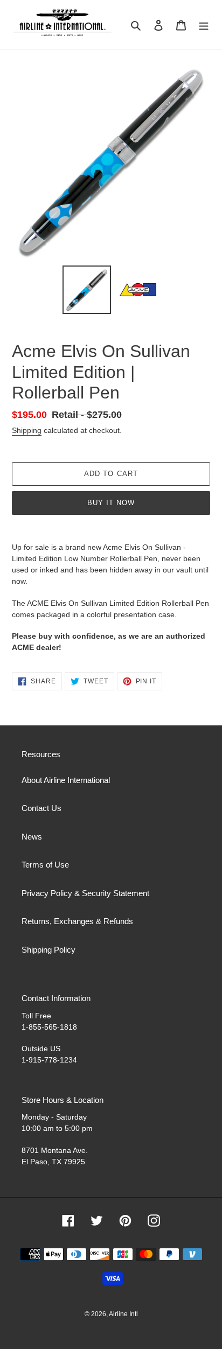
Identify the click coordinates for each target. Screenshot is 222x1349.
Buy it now (111, 503)
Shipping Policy (48, 949)
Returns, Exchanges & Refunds (77, 921)
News (32, 836)
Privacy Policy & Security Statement (85, 893)
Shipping (26, 430)
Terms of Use (45, 864)
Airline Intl (123, 1314)
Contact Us (41, 808)
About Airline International (66, 780)
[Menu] (203, 25)
